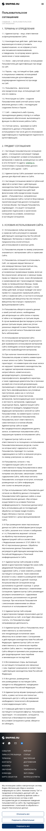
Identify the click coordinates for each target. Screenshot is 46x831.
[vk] (21, 743)
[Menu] (42, 4)
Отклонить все (23, 814)
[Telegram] (3, 743)
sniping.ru (10, 4)
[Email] (15, 743)
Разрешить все (23, 826)
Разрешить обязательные (23, 820)
